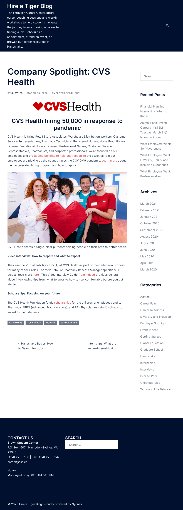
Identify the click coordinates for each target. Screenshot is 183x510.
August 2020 (149, 236)
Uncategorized (150, 382)
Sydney (77, 504)
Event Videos (149, 330)
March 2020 (148, 269)
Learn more (109, 160)
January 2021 (149, 216)
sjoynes (17, 93)
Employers (15, 322)
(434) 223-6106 (18, 457)
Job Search (34, 322)
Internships (147, 363)
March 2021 (148, 203)
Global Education (152, 343)
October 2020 (149, 223)
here (36, 274)
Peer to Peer (148, 376)
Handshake (147, 356)
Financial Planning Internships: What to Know (153, 111)
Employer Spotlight (66, 93)
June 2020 (147, 250)
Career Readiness (152, 310)
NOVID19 (51, 322)
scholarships (62, 302)
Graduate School (151, 349)
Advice (145, 297)
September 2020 (151, 230)
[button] (167, 25)
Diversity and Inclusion (155, 316)
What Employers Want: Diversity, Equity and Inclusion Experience (155, 160)
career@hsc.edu (18, 462)
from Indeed (86, 274)
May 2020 (147, 256)
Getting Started (150, 336)
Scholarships (69, 322)
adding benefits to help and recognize (60, 155)
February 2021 (150, 210)
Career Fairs (148, 303)
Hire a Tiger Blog (30, 6)
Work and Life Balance (155, 389)
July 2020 (147, 243)
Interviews (147, 369)
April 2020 (147, 263)
